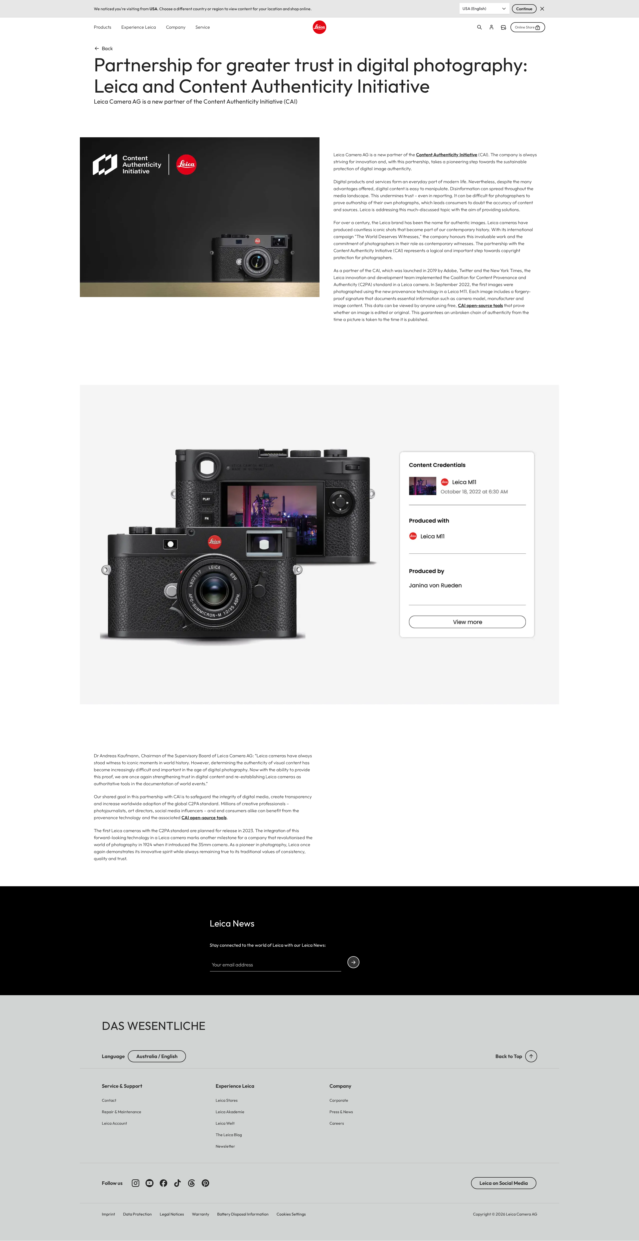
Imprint (108, 1214)
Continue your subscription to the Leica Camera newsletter (353, 962)
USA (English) (474, 8)
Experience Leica (138, 27)
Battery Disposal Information (243, 1214)
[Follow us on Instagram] (136, 1183)
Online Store (525, 27)
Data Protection (137, 1214)
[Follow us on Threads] (191, 1183)
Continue (524, 8)
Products (102, 27)
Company (175, 27)
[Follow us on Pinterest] (205, 1183)
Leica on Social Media (503, 1183)
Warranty (200, 1214)
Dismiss (542, 9)
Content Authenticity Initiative (446, 154)
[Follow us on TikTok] (177, 1183)
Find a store (503, 27)
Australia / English (156, 1056)
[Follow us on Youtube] (150, 1183)
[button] (531, 1056)
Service (202, 27)
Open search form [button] (479, 27)
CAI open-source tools (480, 305)
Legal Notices (172, 1214)
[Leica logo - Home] (319, 27)
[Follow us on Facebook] (163, 1183)
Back (107, 48)
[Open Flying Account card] (491, 27)
